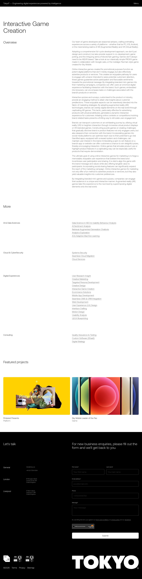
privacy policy (115, 520)
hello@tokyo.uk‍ (30, 467)
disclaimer (128, 520)
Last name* (109, 467)
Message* (75, 502)
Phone (74, 491)
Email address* (76, 479)
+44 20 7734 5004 (31, 470)
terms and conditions (102, 520)
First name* (75, 467)
